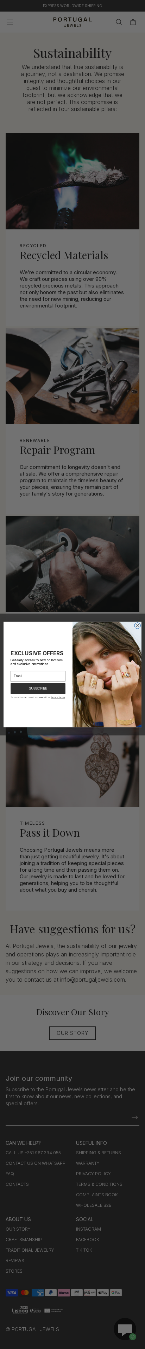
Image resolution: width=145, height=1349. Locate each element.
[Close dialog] (137, 626)
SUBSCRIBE (38, 688)
